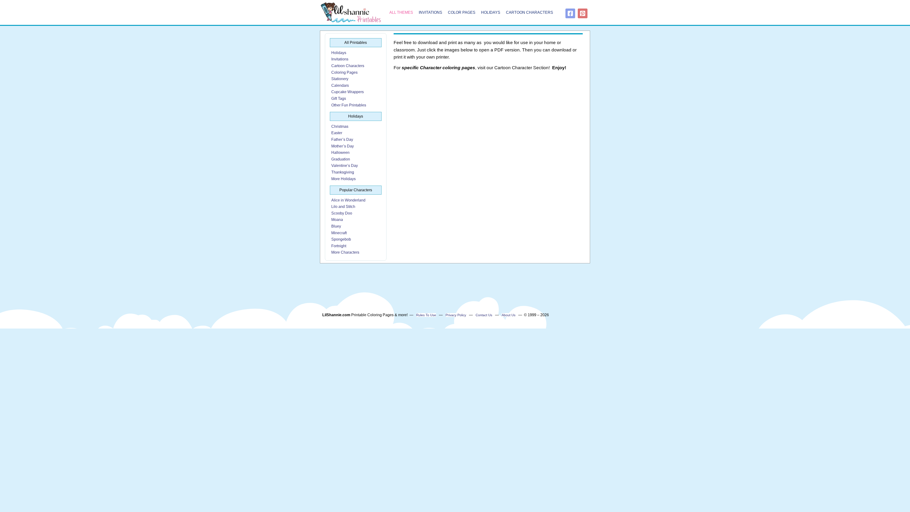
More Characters (345, 252)
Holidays (490, 12)
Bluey (336, 226)
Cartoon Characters (529, 12)
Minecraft (339, 233)
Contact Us (484, 315)
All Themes (401, 12)
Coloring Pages (344, 72)
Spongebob (341, 239)
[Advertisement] (488, 113)
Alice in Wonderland (348, 200)
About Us (508, 315)
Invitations (430, 12)
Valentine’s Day (344, 166)
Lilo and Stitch (343, 207)
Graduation (340, 159)
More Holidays (343, 179)
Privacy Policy (456, 315)
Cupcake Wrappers (347, 92)
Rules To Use (426, 315)
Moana (337, 220)
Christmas (339, 126)
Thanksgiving (342, 172)
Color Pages (461, 12)
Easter (336, 133)
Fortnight (338, 246)
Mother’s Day (342, 146)
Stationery (339, 79)
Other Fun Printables (348, 105)
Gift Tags (338, 98)
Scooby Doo (341, 213)
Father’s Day (342, 139)
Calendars (340, 85)
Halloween (340, 153)
